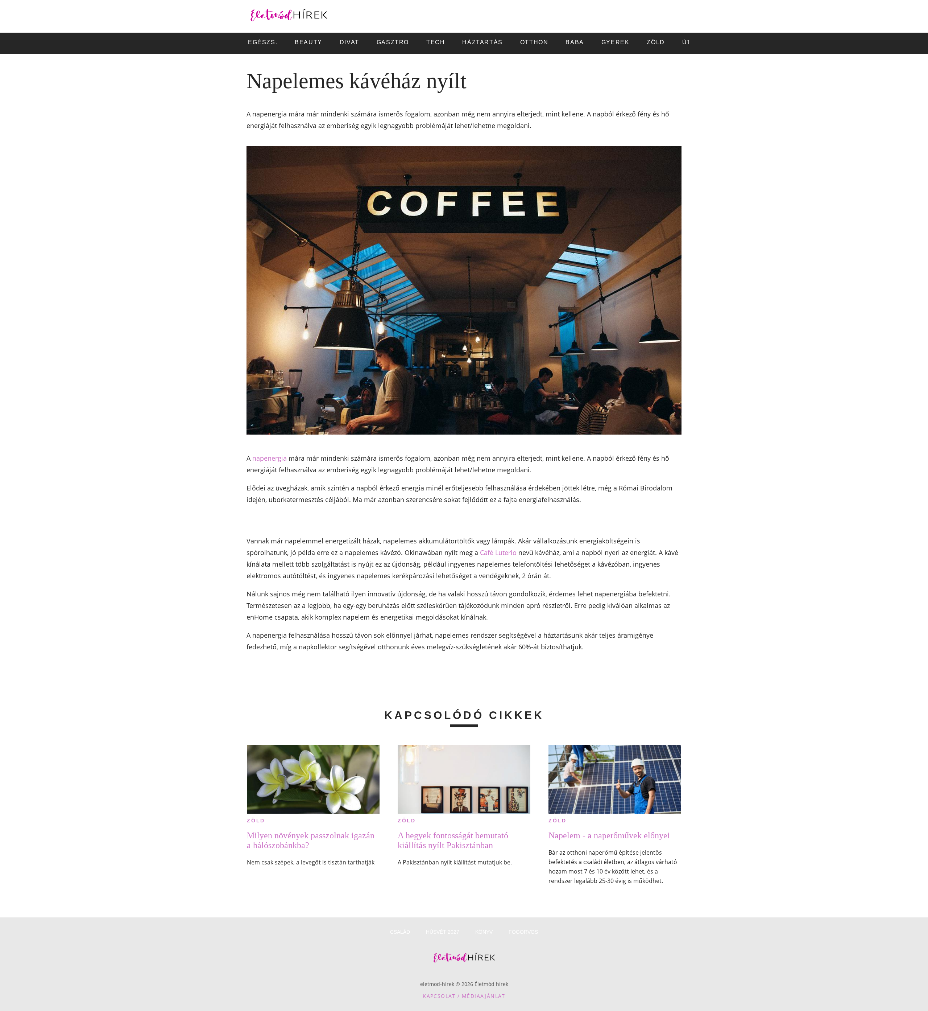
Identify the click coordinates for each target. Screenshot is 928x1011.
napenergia (269, 458)
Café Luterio (498, 552)
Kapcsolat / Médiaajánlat (464, 995)
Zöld (256, 820)
